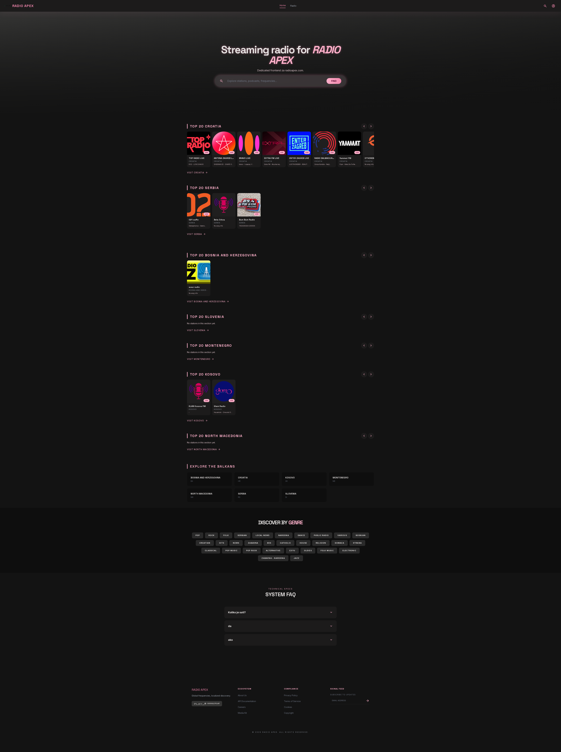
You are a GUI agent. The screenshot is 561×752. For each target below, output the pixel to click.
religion (321, 543)
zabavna (253, 543)
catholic (285, 543)
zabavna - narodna (273, 558)
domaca (339, 543)
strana (357, 543)
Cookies (288, 707)
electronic (349, 550)
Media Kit (242, 713)
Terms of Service (292, 701)
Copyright (289, 713)
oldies (308, 550)
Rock (211, 535)
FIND (334, 81)
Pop (197, 535)
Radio (293, 5)
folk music (327, 550)
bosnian (361, 535)
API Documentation (247, 701)
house (303, 543)
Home (283, 5)
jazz (296, 558)
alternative (273, 550)
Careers (242, 707)
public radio (321, 535)
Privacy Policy (291, 695)
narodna (283, 535)
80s (269, 543)
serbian (242, 535)
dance (301, 535)
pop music (231, 550)
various (342, 535)
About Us (242, 695)
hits (221, 543)
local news (263, 535)
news (236, 543)
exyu (292, 550)
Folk (226, 535)
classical (211, 550)
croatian (204, 543)
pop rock (251, 550)
